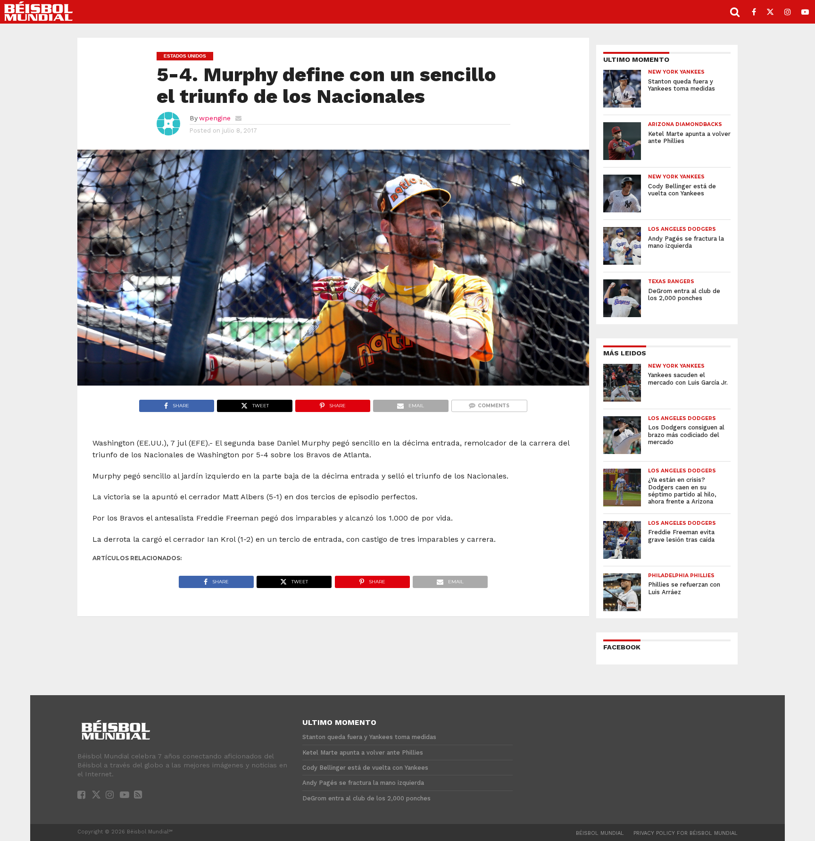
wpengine (215, 118)
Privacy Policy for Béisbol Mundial (685, 833)
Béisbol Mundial (600, 833)
